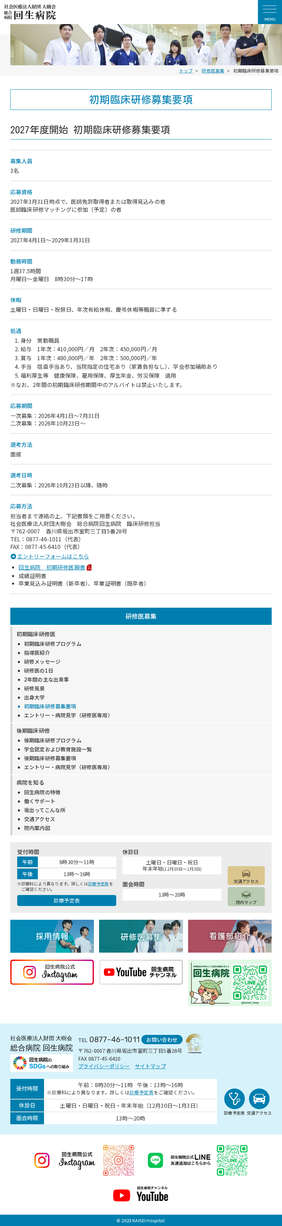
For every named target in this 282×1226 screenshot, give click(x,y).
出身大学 (34, 697)
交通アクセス (39, 819)
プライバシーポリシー (104, 1066)
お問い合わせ (161, 1039)
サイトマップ (150, 1066)
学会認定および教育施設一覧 (58, 749)
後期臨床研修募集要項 (50, 758)
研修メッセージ (42, 662)
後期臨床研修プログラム (53, 740)
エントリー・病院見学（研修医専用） (68, 715)
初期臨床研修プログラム (53, 644)
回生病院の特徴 (42, 792)
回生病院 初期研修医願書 (52, 567)
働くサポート (39, 801)
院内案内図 (37, 828)
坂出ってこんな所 (44, 810)
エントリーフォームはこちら (53, 556)
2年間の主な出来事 (46, 679)
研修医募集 (141, 615)
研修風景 (34, 688)
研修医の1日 (38, 670)
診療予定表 (98, 883)
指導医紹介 (37, 653)
